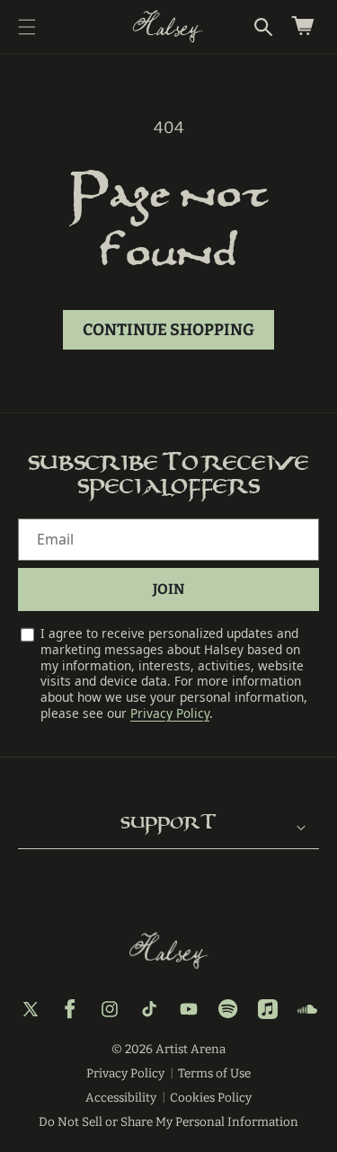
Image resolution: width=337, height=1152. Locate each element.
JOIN (168, 589)
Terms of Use (214, 1073)
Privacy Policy (169, 713)
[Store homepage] (169, 950)
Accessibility (120, 1097)
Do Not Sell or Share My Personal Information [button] (168, 1122)
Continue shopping (168, 330)
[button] (27, 27)
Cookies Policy (211, 1097)
